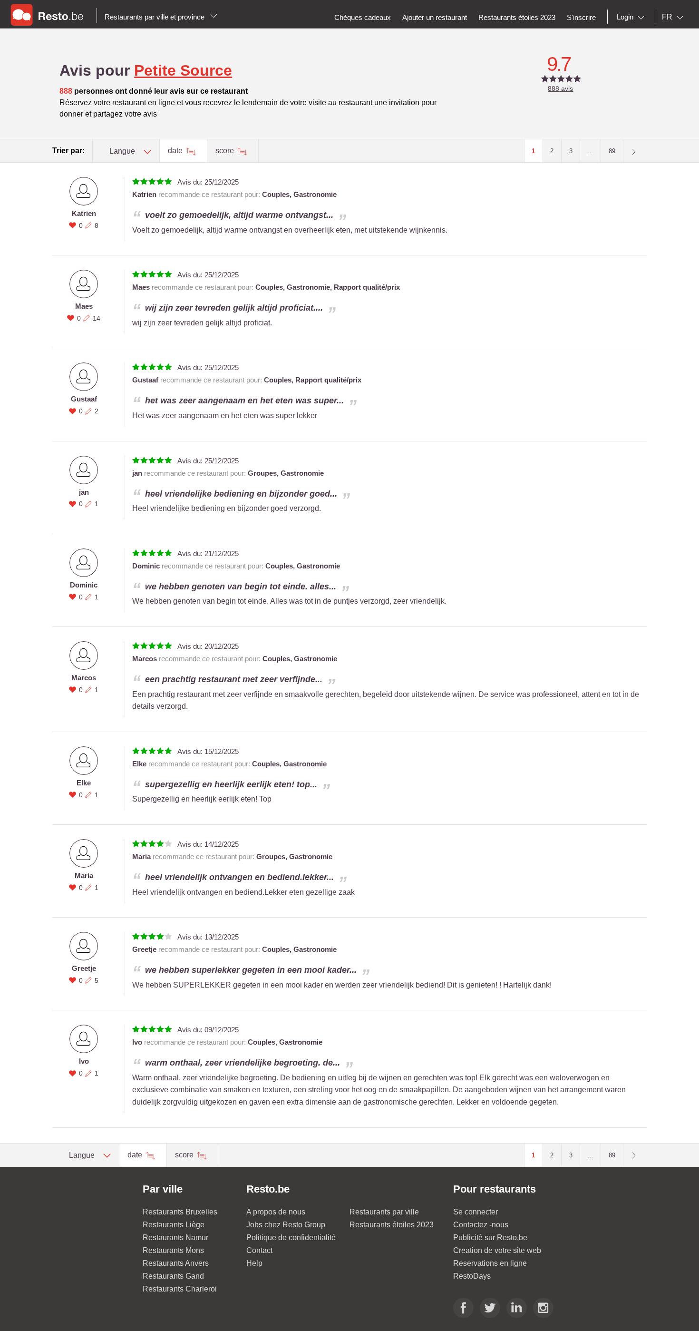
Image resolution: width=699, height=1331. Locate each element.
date (176, 151)
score (225, 151)
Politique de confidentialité (291, 1237)
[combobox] (632, 17)
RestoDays (472, 1276)
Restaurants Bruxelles (180, 1212)
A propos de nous (275, 1212)
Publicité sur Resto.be (490, 1237)
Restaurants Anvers (176, 1263)
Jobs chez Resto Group (285, 1225)
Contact (259, 1250)
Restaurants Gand (173, 1276)
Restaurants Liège (173, 1225)
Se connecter (475, 1212)
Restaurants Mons (173, 1250)
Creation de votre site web (497, 1250)
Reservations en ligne (490, 1263)
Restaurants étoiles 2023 (392, 1225)
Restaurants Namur (175, 1237)
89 (612, 151)
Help (254, 1263)
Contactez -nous (480, 1225)
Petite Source (183, 70)
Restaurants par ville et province (155, 17)
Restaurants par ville (384, 1212)
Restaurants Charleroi (180, 1289)
